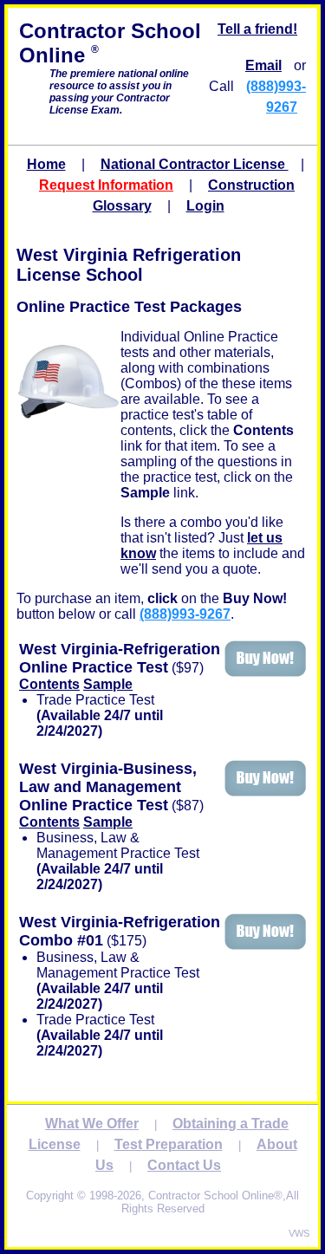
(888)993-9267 (185, 614)
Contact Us (184, 1165)
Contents (49, 684)
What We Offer (92, 1123)
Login (205, 205)
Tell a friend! (257, 29)
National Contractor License (195, 164)
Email (263, 65)
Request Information (106, 185)
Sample (108, 684)
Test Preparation (168, 1144)
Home (46, 164)
